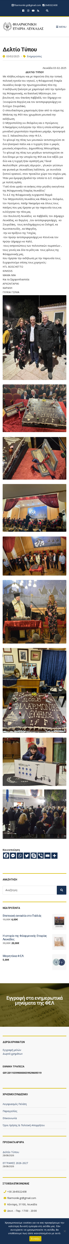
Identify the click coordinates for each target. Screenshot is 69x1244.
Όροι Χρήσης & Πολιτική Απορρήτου (24, 1125)
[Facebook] (6, 856)
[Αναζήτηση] (62, 890)
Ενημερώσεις (34, 56)
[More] (54, 856)
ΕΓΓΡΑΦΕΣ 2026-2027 (15, 1163)
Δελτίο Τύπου (11, 1152)
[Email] (47, 856)
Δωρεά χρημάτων (13, 1053)
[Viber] (41, 856)
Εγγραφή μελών (12, 1050)
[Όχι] (64, 1231)
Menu (62, 26)
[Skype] (34, 856)
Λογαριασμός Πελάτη (15, 1104)
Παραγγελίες (10, 1111)
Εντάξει (35, 1238)
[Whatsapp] (20, 856)
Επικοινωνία (10, 1118)
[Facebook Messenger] (13, 856)
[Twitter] (27, 856)
